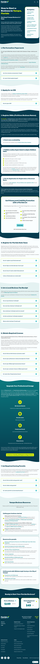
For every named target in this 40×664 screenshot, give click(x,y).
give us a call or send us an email (12, 395)
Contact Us (3, 623)
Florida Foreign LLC (30, 627)
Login (2, 625)
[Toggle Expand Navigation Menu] (37, 2)
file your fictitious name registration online (25, 182)
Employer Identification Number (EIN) (20, 93)
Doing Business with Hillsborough (11, 575)
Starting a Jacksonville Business (18, 643)
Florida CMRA (3, 649)
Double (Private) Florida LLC (31, 625)
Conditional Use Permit (20, 472)
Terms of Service (25, 657)
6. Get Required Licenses (32, 28)
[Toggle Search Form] (34, 2)
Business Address (3, 643)
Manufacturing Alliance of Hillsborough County (14, 557)
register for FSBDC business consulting (13, 526)
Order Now (20, 225)
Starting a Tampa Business (17, 647)
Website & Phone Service (4, 641)
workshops (33, 524)
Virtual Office (3, 647)
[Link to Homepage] (5, 2)
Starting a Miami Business (17, 645)
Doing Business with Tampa (10, 578)
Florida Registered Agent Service (18, 623)
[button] (20, 73)
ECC (7, 529)
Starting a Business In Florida (18, 641)
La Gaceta (13, 168)
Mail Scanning (3, 645)
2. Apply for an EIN (30, 15)
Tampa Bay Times (15, 169)
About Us (2, 621)
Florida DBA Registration (30, 633)
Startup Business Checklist (14, 519)
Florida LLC (6, 57)
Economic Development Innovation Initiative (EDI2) (14, 546)
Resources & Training (22, 517)
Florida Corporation (29, 629)
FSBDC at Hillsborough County (12, 524)
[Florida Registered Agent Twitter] (5, 658)
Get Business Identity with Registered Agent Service (20, 455)
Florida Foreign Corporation (31, 631)
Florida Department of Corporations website (9, 60)
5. (27, 24)
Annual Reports (3, 651)
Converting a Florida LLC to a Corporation (20, 649)
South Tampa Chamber (9, 561)
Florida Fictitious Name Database (24, 142)
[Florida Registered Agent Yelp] (2, 658)
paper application (12, 182)
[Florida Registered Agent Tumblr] (8, 658)
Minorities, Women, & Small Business (12, 549)
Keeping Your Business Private (18, 651)
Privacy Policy (19, 657)
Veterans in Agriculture (9, 554)
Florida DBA (22, 67)
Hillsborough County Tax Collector (11, 292)
